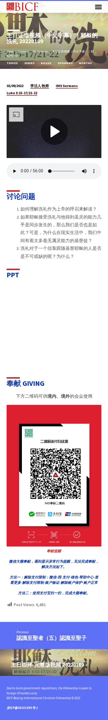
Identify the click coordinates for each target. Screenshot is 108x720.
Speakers (65, 63)
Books (46, 63)
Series (29, 63)
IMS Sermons (40, 51)
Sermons (23, 51)
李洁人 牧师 (39, 85)
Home (10, 51)
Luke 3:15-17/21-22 (22, 93)
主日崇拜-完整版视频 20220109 (47, 664)
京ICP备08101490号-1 (22, 708)
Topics (12, 63)
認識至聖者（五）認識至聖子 (51, 637)
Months (85, 63)
